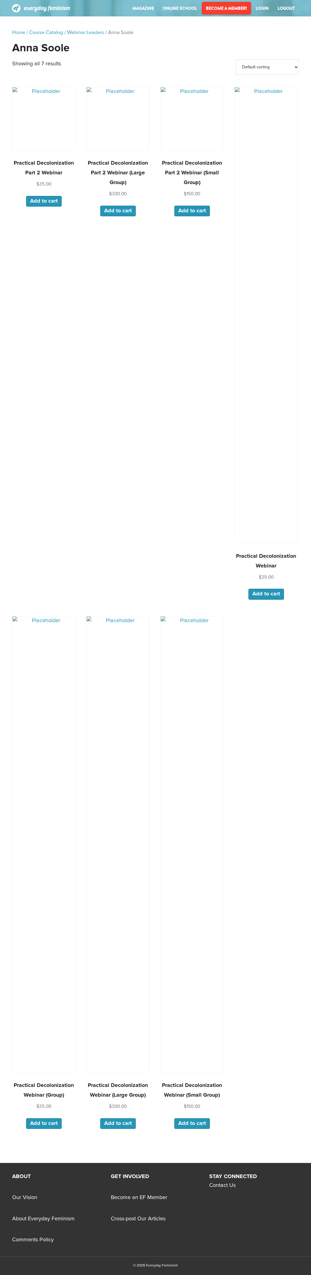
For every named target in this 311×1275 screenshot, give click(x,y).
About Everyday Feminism (43, 1219)
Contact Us (222, 1185)
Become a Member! (226, 8)
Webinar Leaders (85, 32)
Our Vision (24, 1197)
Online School (180, 8)
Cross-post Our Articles (138, 1219)
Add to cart (44, 201)
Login (262, 8)
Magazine (143, 8)
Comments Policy (33, 1239)
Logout (286, 8)
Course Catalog (46, 32)
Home (18, 32)
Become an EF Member (139, 1197)
